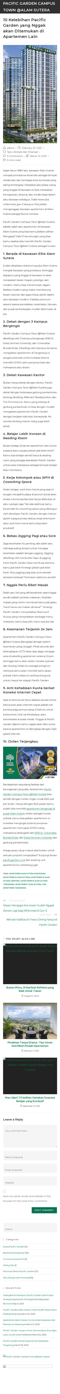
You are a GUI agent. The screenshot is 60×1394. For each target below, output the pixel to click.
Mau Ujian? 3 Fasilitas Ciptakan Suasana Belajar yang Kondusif (30, 1099)
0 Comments (14, 156)
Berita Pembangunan (14, 1253)
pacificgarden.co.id (14, 860)
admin (10, 148)
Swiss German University (38, 837)
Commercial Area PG (13, 1259)
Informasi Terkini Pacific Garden (18, 1271)
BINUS (39, 832)
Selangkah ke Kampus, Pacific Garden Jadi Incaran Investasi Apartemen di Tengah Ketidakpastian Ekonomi (28, 1299)
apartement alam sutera (28, 884)
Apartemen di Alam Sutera (16, 877)
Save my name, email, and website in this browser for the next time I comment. (27, 1199)
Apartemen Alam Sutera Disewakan (27, 874)
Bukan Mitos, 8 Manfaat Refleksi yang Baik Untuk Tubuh (30, 989)
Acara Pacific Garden (13, 1246)
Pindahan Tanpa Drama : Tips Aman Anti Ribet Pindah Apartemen (30, 1044)
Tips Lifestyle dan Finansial (22, 152)
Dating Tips (8, 1265)
